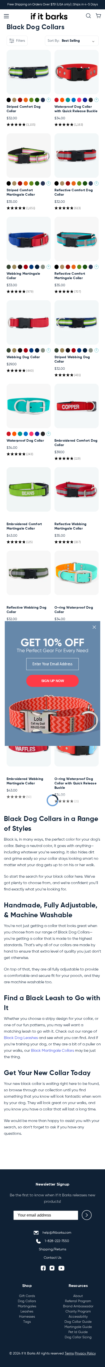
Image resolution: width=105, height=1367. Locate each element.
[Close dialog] (94, 627)
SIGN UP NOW (52, 681)
